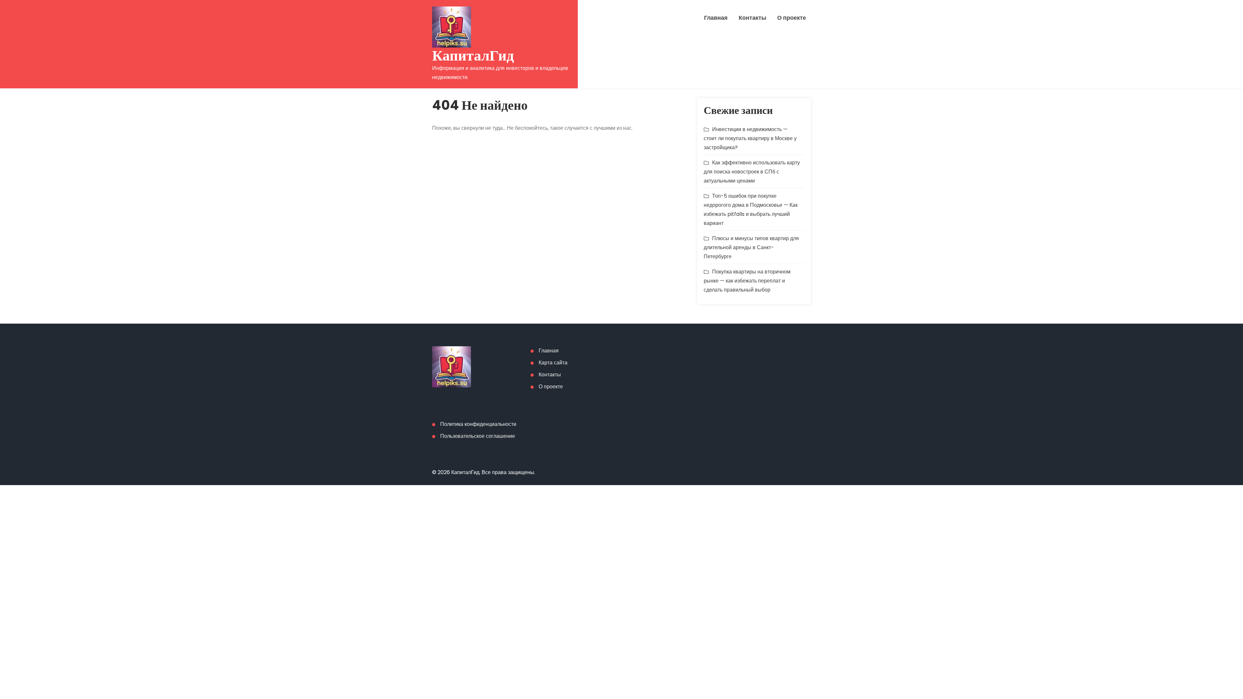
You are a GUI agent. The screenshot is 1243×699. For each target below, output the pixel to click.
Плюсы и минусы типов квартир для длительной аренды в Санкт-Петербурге (751, 247)
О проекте (791, 18)
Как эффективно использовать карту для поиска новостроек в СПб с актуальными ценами (752, 171)
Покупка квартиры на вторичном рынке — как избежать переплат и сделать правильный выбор (747, 281)
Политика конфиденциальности (478, 424)
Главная (716, 18)
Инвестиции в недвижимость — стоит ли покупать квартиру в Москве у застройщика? (750, 138)
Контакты (752, 18)
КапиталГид (473, 55)
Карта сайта (553, 362)
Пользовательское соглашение (477, 436)
